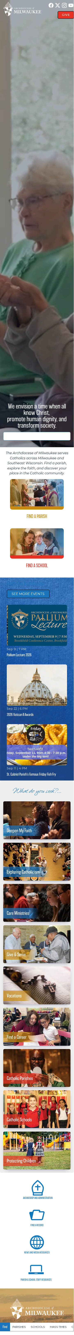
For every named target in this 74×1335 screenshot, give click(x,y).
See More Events (28, 594)
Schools (38, 1326)
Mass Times (58, 1326)
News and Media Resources (37, 1252)
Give (66, 14)
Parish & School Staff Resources (36, 1279)
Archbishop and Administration (38, 1198)
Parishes (19, 1326)
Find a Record (37, 1225)
